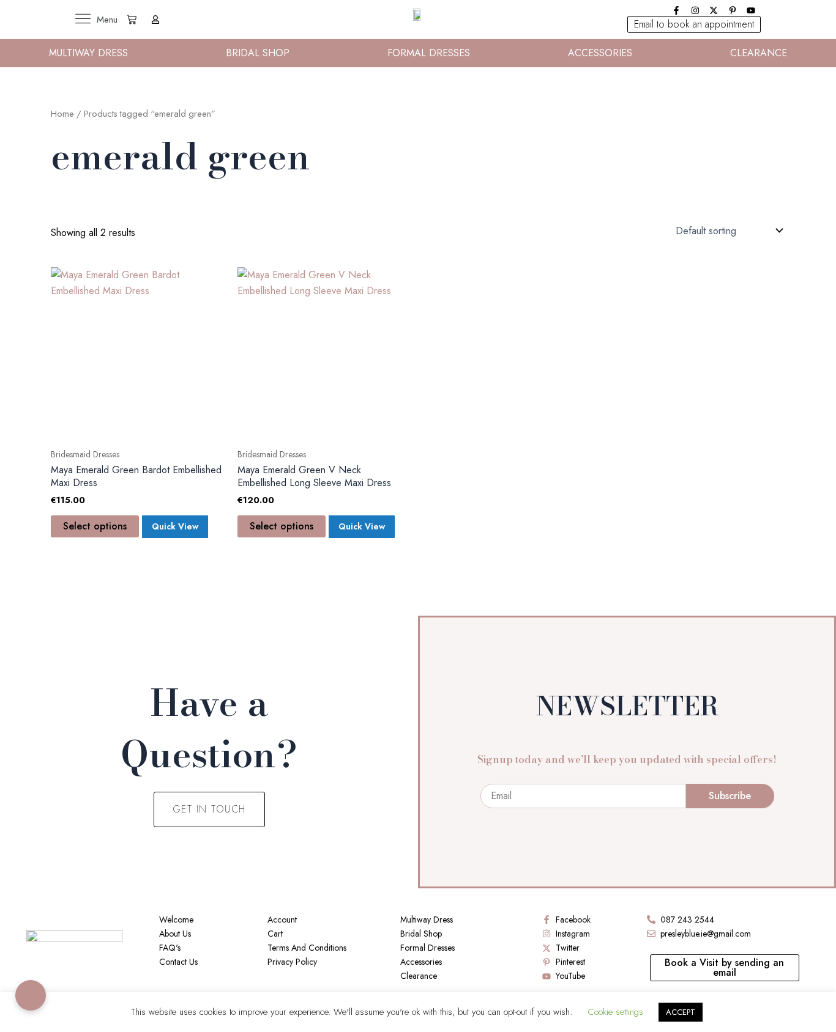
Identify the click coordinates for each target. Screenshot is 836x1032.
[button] (694, 24)
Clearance (758, 53)
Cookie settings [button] (615, 1012)
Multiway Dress (88, 53)
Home (62, 113)
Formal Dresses (428, 53)
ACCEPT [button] (680, 1012)
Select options (95, 526)
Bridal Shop (257, 53)
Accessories (600, 53)
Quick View (175, 526)
